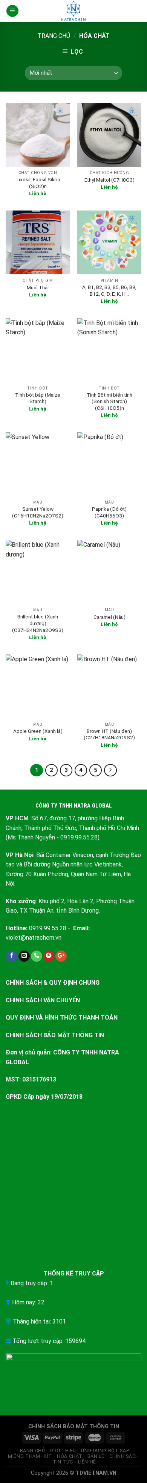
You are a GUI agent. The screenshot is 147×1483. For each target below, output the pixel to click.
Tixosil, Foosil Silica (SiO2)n (37, 182)
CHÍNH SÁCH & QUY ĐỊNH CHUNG (53, 982)
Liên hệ (87, 1462)
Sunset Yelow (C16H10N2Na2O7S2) (37, 512)
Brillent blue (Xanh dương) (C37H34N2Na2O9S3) (37, 623)
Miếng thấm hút (30, 1456)
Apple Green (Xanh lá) (38, 731)
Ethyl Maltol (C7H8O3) (109, 180)
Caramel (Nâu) (109, 617)
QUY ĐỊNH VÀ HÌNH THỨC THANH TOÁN (62, 1017)
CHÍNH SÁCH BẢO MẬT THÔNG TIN (55, 1035)
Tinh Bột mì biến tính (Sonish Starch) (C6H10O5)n (109, 401)
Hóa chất (69, 1456)
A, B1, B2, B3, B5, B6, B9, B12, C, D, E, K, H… (109, 290)
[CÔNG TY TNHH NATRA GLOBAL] (73, 11)
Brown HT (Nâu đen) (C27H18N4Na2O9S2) (109, 734)
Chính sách (124, 1456)
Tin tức (63, 1462)
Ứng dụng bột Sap (105, 1450)
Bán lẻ (95, 1456)
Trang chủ (53, 35)
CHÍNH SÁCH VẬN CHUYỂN (43, 1000)
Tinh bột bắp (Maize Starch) (37, 398)
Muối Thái (38, 287)
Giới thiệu (63, 1450)
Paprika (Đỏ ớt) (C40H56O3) (109, 512)
